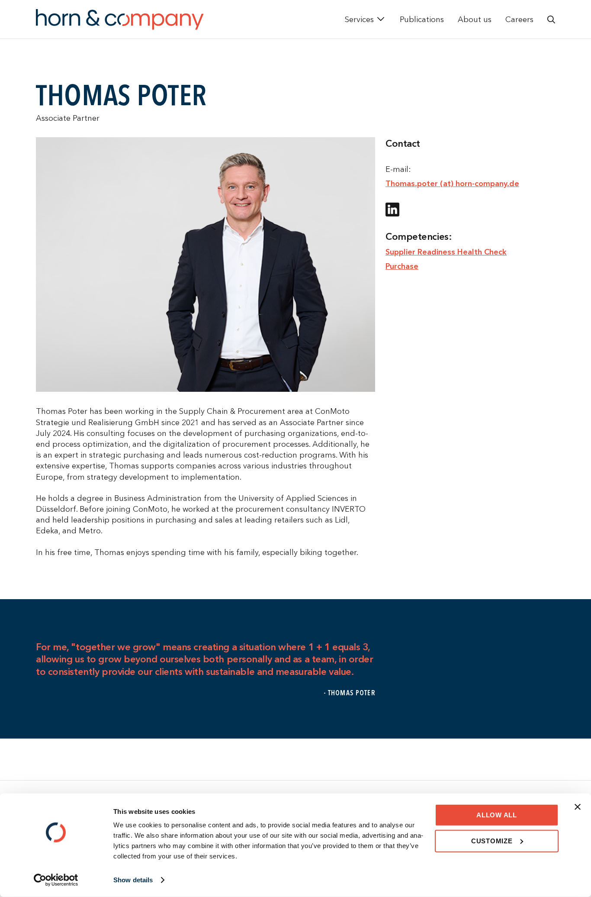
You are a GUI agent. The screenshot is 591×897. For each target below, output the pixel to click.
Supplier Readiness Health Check (446, 252)
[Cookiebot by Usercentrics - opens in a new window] (56, 880)
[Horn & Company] (120, 19)
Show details (133, 880)
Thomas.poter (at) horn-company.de (452, 183)
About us (474, 19)
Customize (492, 840)
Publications (422, 19)
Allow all (496, 815)
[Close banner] (578, 807)
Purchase (401, 266)
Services (359, 19)
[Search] (551, 19)
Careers (519, 19)
